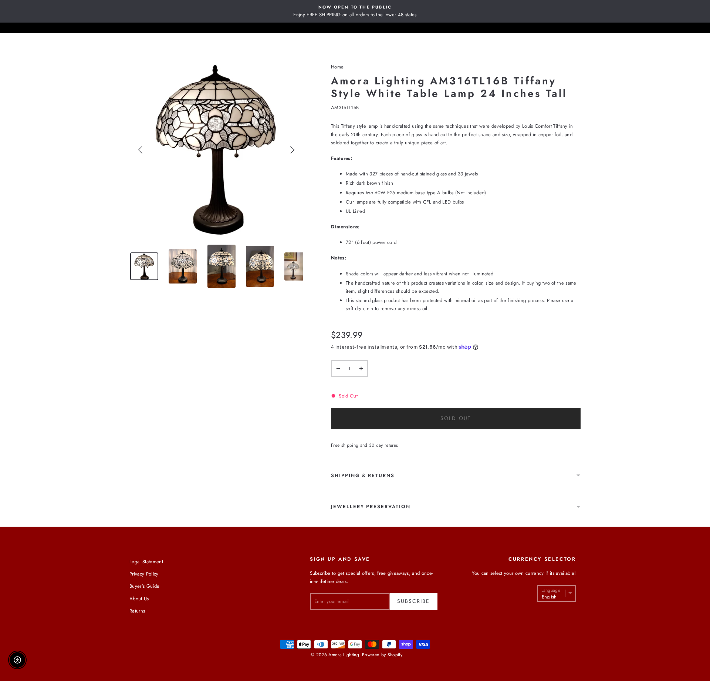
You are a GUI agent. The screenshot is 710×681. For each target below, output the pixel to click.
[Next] (292, 149)
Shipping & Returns (363, 475)
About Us (139, 598)
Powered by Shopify (382, 654)
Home (337, 66)
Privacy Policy (144, 573)
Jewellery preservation (370, 506)
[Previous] (140, 149)
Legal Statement (146, 561)
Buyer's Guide (144, 586)
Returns (137, 610)
